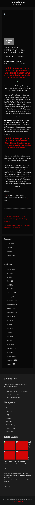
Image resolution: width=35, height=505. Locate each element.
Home (8, 408)
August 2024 (11, 364)
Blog (7, 415)
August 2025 (11, 317)
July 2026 (10, 273)
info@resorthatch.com (14, 397)
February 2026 (11, 293)
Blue (9, 195)
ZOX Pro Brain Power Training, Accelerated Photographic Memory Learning (15, 218)
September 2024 (12, 360)
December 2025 (12, 301)
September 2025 (12, 313)
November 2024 (12, 352)
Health (20, 198)
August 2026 (11, 269)
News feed (9, 421)
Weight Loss (11, 256)
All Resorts (10, 244)
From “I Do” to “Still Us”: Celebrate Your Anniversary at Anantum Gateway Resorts (17, 475)
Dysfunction (8, 198)
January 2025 (11, 344)
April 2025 (10, 332)
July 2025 (10, 321)
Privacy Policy (10, 425)
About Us (9, 411)
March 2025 (10, 336)
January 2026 (11, 297)
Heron (25, 198)
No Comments (10, 56)
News (5, 200)
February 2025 (11, 340)
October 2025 (11, 309)
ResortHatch (17, 2)
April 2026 (10, 285)
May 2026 (10, 281)
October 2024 (11, 356)
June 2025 (10, 324)
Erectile (15, 198)
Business (9, 248)
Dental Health (19, 195)
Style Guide (9, 432)
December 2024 (12, 348)
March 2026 (10, 289)
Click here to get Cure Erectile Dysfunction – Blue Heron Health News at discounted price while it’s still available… (17, 73)
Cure (12, 195)
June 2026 (10, 277)
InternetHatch (18, 501)
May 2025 (10, 328)
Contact (8, 418)
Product (21, 56)
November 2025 (12, 305)
